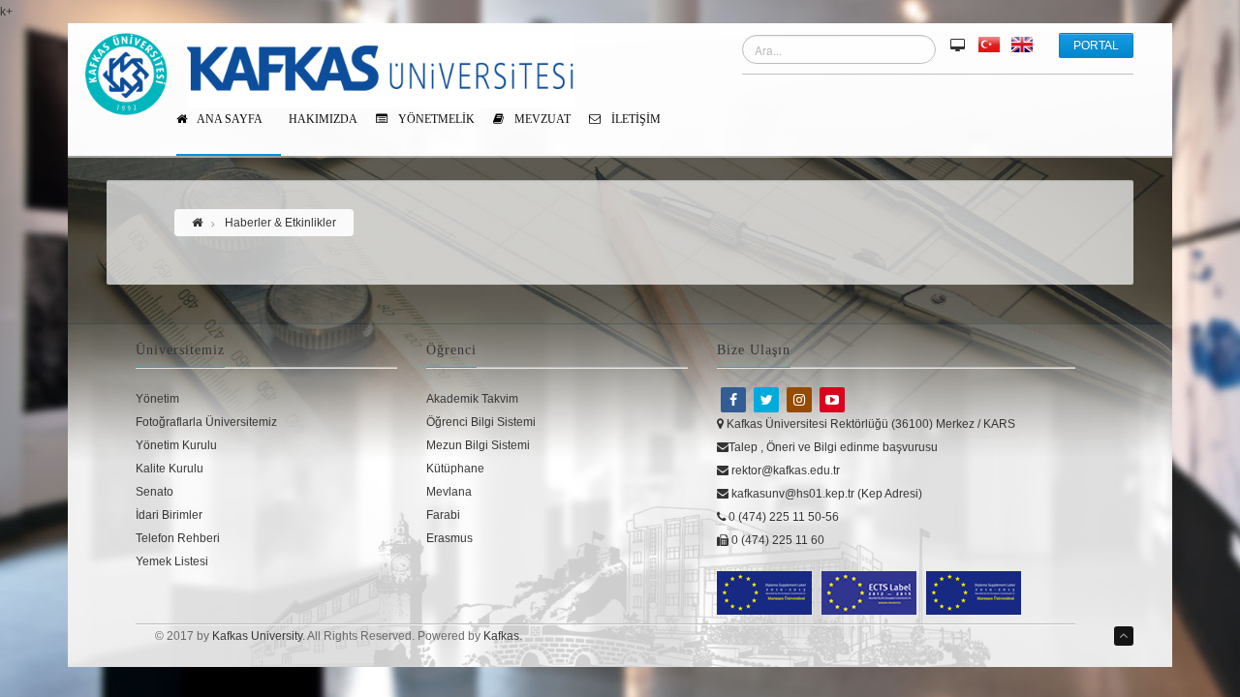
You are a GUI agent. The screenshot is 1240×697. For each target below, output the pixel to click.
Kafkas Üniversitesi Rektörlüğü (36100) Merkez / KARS (869, 424)
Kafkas (501, 636)
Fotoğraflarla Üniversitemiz (206, 422)
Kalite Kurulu (169, 468)
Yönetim (157, 399)
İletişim (634, 119)
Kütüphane (455, 468)
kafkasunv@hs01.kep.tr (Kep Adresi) (825, 493)
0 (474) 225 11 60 (776, 540)
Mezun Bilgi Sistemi (478, 445)
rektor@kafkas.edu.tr (784, 470)
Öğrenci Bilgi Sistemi (481, 422)
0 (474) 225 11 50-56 (782, 517)
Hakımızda (323, 119)
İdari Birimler (169, 515)
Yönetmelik (435, 119)
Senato (154, 492)
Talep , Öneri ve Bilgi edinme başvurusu (833, 447)
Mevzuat (541, 119)
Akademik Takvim (472, 399)
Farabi (443, 515)
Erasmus (449, 538)
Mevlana (449, 492)
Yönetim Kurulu (176, 445)
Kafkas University (257, 636)
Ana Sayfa (229, 119)
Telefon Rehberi (178, 538)
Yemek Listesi (172, 561)
